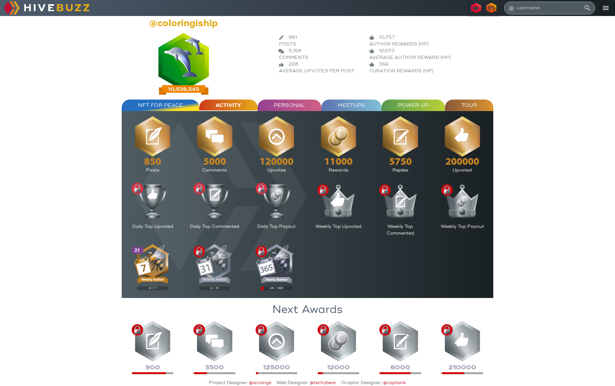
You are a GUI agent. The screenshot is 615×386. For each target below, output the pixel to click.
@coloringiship (183, 23)
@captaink (394, 382)
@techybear (323, 382)
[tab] (160, 105)
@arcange (260, 382)
